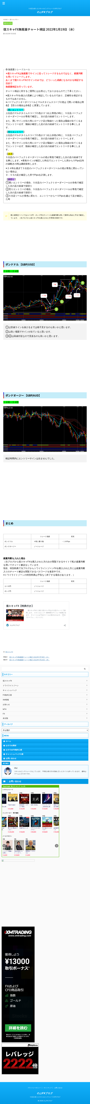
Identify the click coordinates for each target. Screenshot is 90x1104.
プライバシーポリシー (34, 1088)
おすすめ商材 (11, 745)
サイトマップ (48, 1088)
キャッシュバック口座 (14, 754)
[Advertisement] (45, 51)
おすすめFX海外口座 (14, 750)
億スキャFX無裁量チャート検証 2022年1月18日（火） (29, 657)
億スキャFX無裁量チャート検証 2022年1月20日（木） (29, 660)
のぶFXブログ (45, 12)
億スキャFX (9, 652)
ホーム (8, 741)
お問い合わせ (11, 758)
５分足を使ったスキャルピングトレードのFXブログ (45, 1097)
